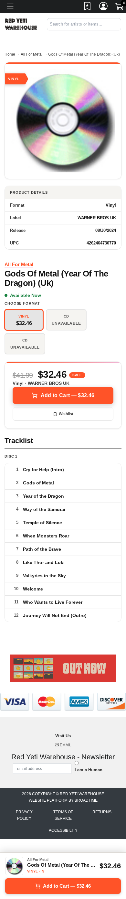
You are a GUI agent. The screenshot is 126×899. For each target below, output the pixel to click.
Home (10, 54)
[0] (120, 8)
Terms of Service (63, 815)
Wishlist (66, 414)
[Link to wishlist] (87, 7)
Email (65, 745)
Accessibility (63, 830)
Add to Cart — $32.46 (67, 395)
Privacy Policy (24, 815)
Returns (101, 812)
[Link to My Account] (103, 7)
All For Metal (32, 54)
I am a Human (88, 769)
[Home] (21, 23)
